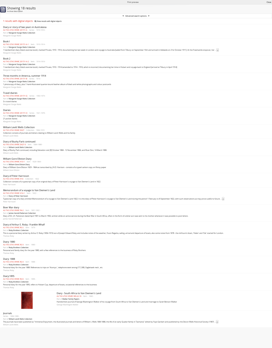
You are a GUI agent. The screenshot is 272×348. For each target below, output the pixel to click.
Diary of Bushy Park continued (19, 141)
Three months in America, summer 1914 (24, 75)
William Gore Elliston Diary (17, 158)
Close (269, 2)
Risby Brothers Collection (18, 230)
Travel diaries (10, 92)
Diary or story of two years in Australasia (24, 27)
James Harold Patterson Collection (22, 213)
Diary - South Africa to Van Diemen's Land (79, 293)
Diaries (7, 110)
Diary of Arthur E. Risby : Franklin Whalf (24, 224)
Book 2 (6, 58)
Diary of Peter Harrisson (16, 175)
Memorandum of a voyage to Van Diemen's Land (29, 190)
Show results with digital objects (49, 21)
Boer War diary (11, 207)
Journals (7, 313)
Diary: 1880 (9, 241)
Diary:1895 (8, 276)
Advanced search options (136, 16)
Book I (6, 41)
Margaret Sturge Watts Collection (22, 33)
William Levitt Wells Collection (19, 127)
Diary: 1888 (9, 258)
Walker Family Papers (70, 299)
